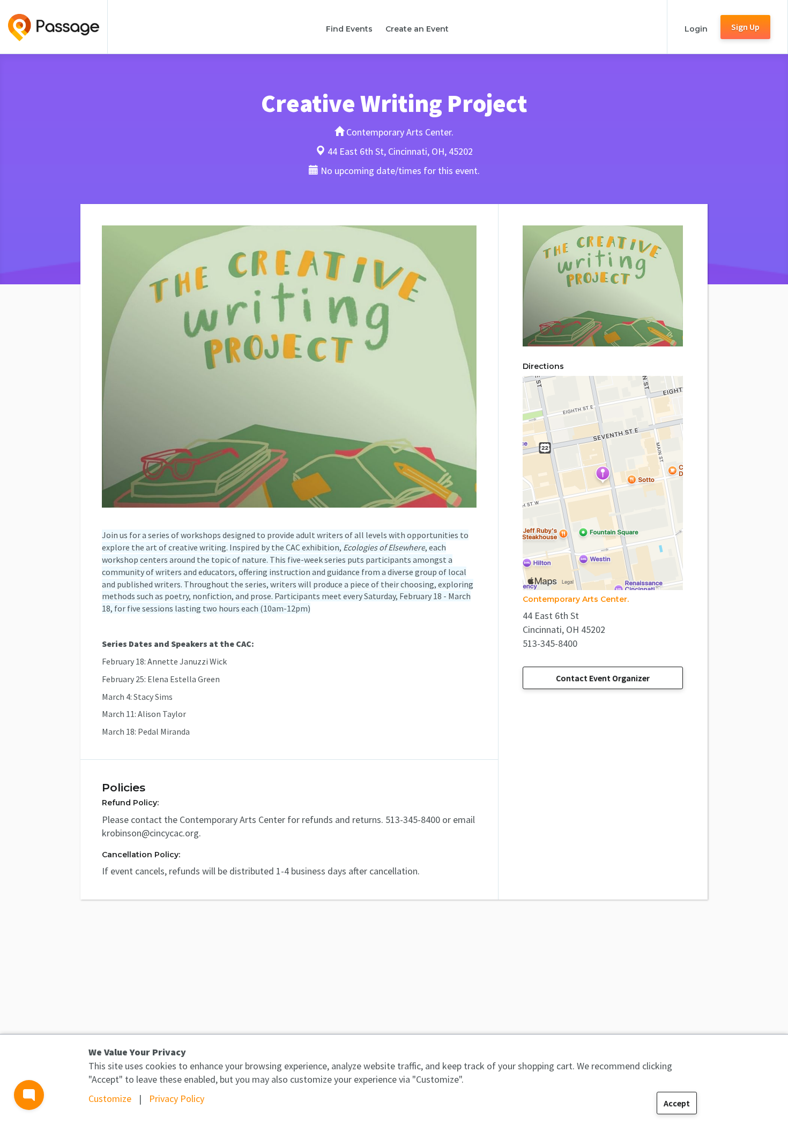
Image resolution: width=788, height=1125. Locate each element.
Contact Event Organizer (603, 678)
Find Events (349, 29)
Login (696, 29)
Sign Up (745, 26)
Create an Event (417, 29)
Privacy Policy (176, 1098)
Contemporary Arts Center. (576, 599)
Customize (109, 1098)
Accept (677, 1103)
